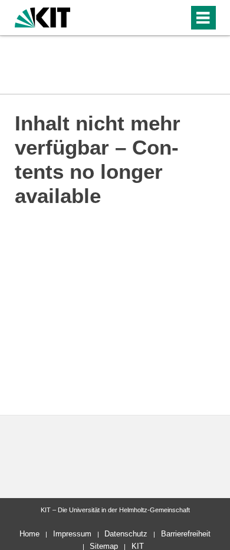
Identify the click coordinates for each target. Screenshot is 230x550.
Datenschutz (125, 533)
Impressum (72, 533)
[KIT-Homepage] (43, 16)
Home (29, 533)
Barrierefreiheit (186, 533)
